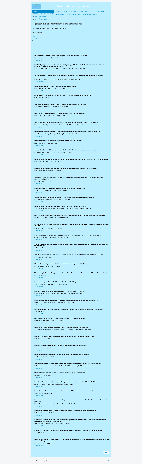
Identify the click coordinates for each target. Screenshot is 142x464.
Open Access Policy (60, 14)
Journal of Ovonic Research (40, 16)
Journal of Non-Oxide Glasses (40, 19)
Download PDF (39, 60)
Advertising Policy (87, 14)
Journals (35, 11)
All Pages (35, 38)
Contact (95, 14)
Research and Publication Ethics (97, 11)
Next (105, 452)
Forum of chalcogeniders (61, 11)
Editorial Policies (73, 11)
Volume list (35, 36)
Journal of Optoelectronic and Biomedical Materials (44, 18)
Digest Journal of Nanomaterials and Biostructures (44, 13)
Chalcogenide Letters (38, 15)
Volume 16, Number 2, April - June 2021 (42, 35)
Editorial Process (84, 11)
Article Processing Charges (73, 14)
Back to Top (107, 461)
